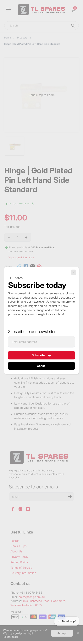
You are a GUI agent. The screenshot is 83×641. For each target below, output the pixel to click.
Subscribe (39, 355)
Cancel (41, 365)
